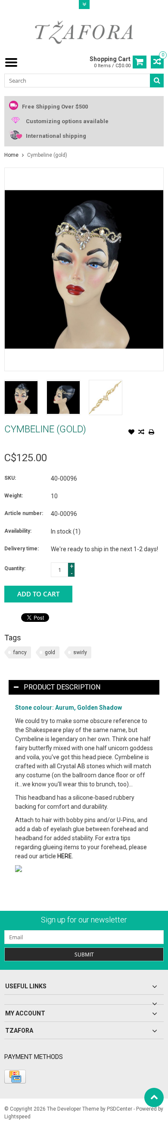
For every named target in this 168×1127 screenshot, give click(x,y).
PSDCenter (119, 1109)
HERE (64, 856)
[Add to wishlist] (131, 433)
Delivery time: (21, 549)
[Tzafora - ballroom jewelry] (84, 31)
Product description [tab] (62, 687)
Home (11, 155)
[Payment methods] (15, 1077)
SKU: (10, 478)
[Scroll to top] (154, 1097)
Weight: (13, 496)
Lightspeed (17, 1117)
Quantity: (14, 568)
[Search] (157, 80)
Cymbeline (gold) (47, 155)
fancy (20, 652)
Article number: (23, 513)
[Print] (151, 433)
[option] (21, 397)
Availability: (17, 531)
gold (50, 652)
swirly (80, 652)
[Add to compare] (141, 433)
